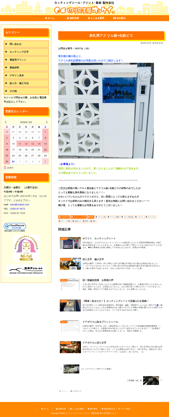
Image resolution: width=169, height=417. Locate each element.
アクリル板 (102, 217)
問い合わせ (16, 44)
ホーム (46, 409)
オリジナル (152, 217)
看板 (91, 217)
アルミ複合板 (128, 217)
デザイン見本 (17, 75)
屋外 (86, 221)
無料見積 (62, 409)
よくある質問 (77, 409)
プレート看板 (66, 221)
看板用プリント (18, 59)
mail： (16, 204)
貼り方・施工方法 (19, 83)
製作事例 (93, 409)
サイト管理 (125, 409)
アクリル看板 (114, 217)
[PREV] (6, 122)
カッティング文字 (79, 217)
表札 (94, 221)
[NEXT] (46, 122)
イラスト (140, 217)
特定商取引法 (109, 409)
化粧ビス (78, 221)
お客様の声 (65, 217)
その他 (13, 91)
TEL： (14, 208)
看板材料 (14, 67)
